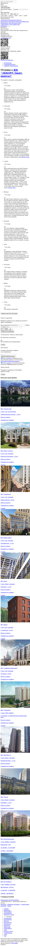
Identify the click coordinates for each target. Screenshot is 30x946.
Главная (6, 908)
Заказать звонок (5, 48)
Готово (3, 344)
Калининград (4, 21)
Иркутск (19, 20)
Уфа (18, 24)
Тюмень (14, 24)
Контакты (3, 904)
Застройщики (8, 913)
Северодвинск (5, 24)
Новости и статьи (9, 914)
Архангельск (4, 20)
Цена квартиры (5, 12)
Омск (10, 23)
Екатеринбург (12, 20)
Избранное (4, 26)
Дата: (2, 328)
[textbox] (8, 1)
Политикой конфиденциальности (10, 361)
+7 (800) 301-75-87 (6, 38)
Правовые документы (13, 904)
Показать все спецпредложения (10, 900)
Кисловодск (12, 21)
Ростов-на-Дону (16, 23)
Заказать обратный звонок (8, 356)
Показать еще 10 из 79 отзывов (9, 313)
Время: (3, 330)
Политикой (14, 943)
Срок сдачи (4, 15)
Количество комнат (6, 9)
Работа (9, 906)
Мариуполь (25, 21)
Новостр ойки (8, 911)
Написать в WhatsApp (7, 60)
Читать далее (25, 157)
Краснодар (19, 21)
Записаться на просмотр (7, 331)
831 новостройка (5, 7)
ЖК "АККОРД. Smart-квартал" (12, 72)
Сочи (10, 24)
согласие (8, 358)
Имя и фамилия (5, 325)
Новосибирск (4, 23)
